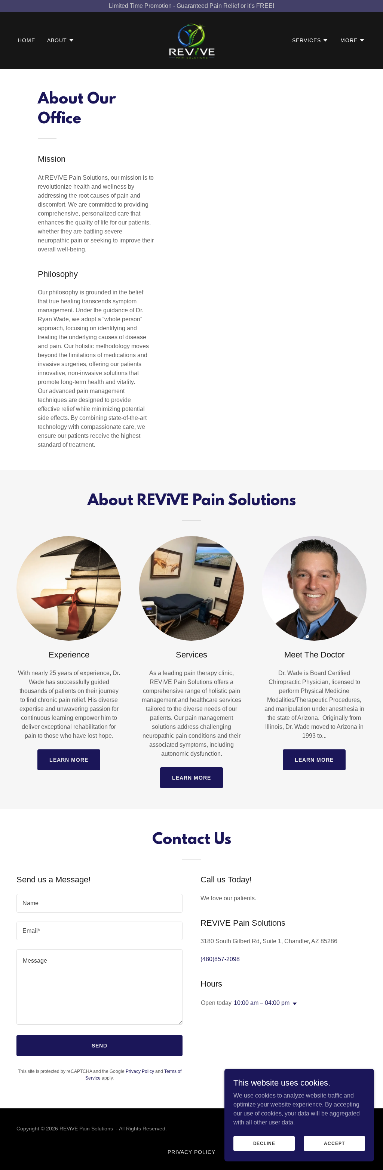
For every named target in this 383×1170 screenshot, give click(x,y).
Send (99, 1046)
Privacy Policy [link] (140, 1071)
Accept (334, 1143)
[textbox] (99, 903)
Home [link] (26, 40)
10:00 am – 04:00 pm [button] (261, 1003)
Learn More (68, 760)
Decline (264, 1143)
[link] (191, 40)
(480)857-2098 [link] (220, 959)
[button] (60, 40)
